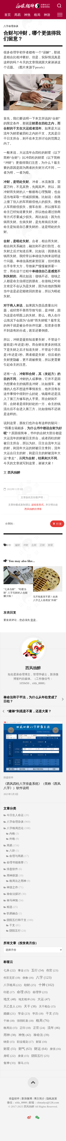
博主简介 (39, 1098)
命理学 (40, 992)
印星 (9, 992)
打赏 (59, 524)
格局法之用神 (17, 880)
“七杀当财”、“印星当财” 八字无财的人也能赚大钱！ (15, 592)
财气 (25, 1049)
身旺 (9, 1055)
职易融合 (12, 913)
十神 (46, 985)
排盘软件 (8, 777)
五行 (37, 970)
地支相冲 (26, 999)
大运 (43, 999)
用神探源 (12, 875)
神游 (47, 15)
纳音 (9, 1041)
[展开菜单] (59, 15)
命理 (23, 992)
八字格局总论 (15, 828)
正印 (25, 1027)
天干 (30, 1006)
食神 (9, 1063)
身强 (55, 1048)
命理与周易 (16, 855)
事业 (23, 970)
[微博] (29, 1117)
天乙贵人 (12, 1006)
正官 (39, 1027)
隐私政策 (51, 1098)
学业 (24, 1013)
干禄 (9, 1020)
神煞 (27, 15)
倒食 (28, 977)
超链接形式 (37, 504)
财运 (40, 1049)
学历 (37, 1013)
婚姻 (9, 1013)
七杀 (9, 970)
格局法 (10, 1027)
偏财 (17, 545)
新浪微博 (27, 1098)
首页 (7, 15)
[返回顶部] (33, 1082)
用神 (10, 1035)
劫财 (30, 985)
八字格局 (12, 985)
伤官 (52, 970)
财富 (41, 1041)
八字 (44, 977)
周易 (17, 15)
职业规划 (25, 1041)
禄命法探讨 (14, 893)
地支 (10, 999)
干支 (12, 925)
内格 (12, 833)
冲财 (25, 545)
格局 (37, 15)
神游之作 (12, 887)
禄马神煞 (12, 900)
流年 (54, 1027)
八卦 (12, 850)
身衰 (23, 1055)
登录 (33, 620)
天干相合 (47, 1006)
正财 (42, 545)
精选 (9, 906)
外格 (12, 838)
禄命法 (41, 1035)
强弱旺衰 (25, 1020)
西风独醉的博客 (33, 509)
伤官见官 (12, 977)
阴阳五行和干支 (16, 920)
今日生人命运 (15, 815)
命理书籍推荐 (15, 862)
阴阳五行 (15, 930)
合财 (34, 545)
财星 (50, 545)
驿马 (23, 1063)
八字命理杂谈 (11, 26)
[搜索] (59, 6)
